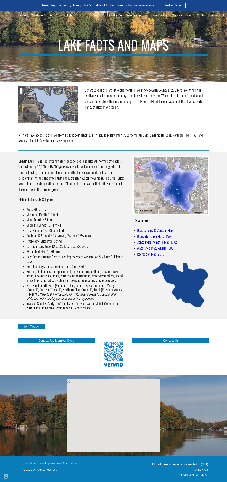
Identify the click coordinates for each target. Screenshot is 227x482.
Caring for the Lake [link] (105, 15)
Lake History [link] (159, 15)
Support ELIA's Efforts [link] (70, 15)
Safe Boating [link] (134, 15)
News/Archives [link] (182, 15)
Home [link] (22, 15)
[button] (223, 15)
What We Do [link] (39, 15)
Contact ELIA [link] (205, 15)
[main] (113, 46)
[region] (113, 5)
